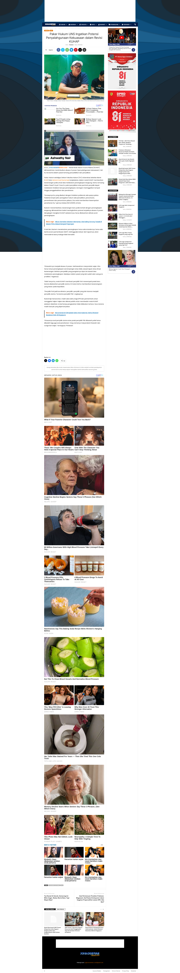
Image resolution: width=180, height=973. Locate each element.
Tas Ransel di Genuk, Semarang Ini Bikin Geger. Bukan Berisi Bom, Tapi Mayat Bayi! (56, 898)
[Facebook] (58, 50)
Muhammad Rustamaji (60, 180)
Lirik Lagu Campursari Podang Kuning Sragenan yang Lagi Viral (126, 243)
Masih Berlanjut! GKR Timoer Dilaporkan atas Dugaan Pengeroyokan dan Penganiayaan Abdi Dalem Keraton (52, 931)
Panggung (114, 24)
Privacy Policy (125, 971)
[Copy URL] (89, 50)
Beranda (46, 28)
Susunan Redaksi (97, 971)
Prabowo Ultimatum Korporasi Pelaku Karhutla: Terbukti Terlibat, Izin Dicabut (127, 151)
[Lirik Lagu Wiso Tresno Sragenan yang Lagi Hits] (112, 235)
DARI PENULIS (60, 909)
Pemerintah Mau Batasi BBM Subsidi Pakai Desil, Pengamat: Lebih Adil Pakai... (127, 180)
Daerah (73, 24)
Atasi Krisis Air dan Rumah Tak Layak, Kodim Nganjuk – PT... (127, 160)
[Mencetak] (84, 50)
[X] (63, 50)
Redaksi (71, 44)
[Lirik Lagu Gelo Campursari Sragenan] (112, 207)
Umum (62, 24)
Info (93, 24)
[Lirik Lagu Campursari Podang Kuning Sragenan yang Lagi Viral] (112, 244)
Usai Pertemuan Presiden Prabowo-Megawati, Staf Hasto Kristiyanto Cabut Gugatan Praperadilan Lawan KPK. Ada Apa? (90, 899)
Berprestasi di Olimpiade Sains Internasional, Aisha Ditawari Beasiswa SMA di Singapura (94, 929)
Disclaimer (133, 971)
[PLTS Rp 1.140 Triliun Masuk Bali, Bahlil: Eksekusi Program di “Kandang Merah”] (112, 143)
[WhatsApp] (67, 50)
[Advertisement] (74, 251)
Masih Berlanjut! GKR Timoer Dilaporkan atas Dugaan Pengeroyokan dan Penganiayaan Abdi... (127, 171)
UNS (46, 180)
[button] (135, 24)
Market (102, 24)
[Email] (80, 50)
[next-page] (103, 909)
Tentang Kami (106, 971)
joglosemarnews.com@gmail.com (94, 962)
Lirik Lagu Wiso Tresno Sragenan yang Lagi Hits (126, 233)
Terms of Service (116, 971)
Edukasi (126, 24)
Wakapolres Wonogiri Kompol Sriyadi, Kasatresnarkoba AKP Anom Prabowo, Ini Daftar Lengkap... (127, 197)
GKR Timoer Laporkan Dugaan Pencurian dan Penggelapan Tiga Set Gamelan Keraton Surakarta (73, 930)
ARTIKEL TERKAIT (50, 909)
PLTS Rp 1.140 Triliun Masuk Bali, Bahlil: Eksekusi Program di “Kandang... (127, 142)
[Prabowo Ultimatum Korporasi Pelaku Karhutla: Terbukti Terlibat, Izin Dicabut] (112, 152)
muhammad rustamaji (54, 885)
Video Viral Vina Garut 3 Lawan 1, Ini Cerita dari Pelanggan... (126, 215)
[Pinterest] (76, 50)
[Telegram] (71, 50)
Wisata (84, 24)
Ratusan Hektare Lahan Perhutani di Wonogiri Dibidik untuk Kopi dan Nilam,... (127, 225)
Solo (56, 28)
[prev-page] (101, 909)
